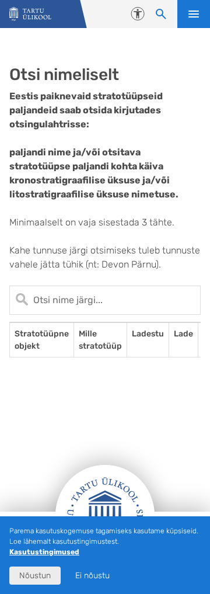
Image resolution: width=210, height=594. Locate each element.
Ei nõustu (92, 576)
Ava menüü (193, 14)
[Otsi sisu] (161, 14)
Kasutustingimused (44, 552)
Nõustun (35, 576)
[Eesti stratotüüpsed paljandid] (30, 14)
